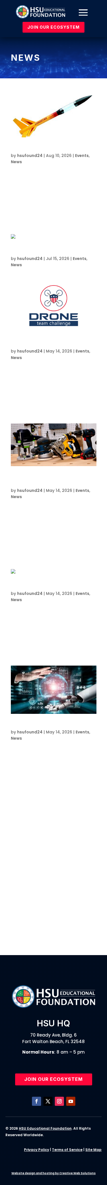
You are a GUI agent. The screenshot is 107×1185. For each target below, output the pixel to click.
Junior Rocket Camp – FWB (48, 918)
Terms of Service (67, 1149)
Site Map (93, 1149)
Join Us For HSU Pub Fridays (42, 252)
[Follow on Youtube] (70, 1101)
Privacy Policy (36, 1149)
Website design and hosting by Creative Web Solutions (53, 1173)
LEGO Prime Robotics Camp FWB (47, 587)
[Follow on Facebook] (36, 1101)
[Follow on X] (48, 1101)
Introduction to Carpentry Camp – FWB (57, 875)
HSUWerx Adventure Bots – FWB (53, 935)
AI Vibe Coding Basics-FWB (41, 725)
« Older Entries (27, 814)
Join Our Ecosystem (53, 27)
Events (82, 155)
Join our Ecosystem (53, 1079)
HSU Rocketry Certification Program (51, 149)
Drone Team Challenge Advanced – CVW (56, 859)
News (16, 162)
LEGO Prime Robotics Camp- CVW (56, 927)
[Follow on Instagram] (59, 1101)
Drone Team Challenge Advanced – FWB (56, 906)
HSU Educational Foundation (45, 1128)
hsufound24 (30, 155)
